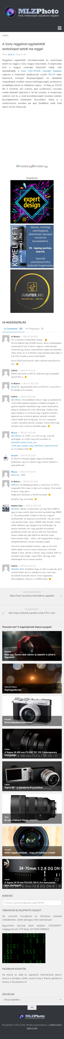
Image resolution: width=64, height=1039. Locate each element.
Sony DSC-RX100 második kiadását (41, 71)
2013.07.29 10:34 (33, 506)
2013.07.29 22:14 (28, 566)
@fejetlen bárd (17, 569)
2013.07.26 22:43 (27, 433)
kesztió (14, 455)
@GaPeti (15, 387)
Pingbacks (36, 328)
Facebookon (18, 982)
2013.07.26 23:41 (30, 481)
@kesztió (15, 475)
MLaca (11, 54)
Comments (14, 328)
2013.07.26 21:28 (30, 383)
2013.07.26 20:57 (30, 337)
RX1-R (52, 74)
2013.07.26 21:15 (28, 370)
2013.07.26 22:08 (28, 397)
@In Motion (16, 400)
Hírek (5, 35)
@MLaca (15, 485)
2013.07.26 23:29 (27, 472)
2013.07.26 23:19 (28, 455)
